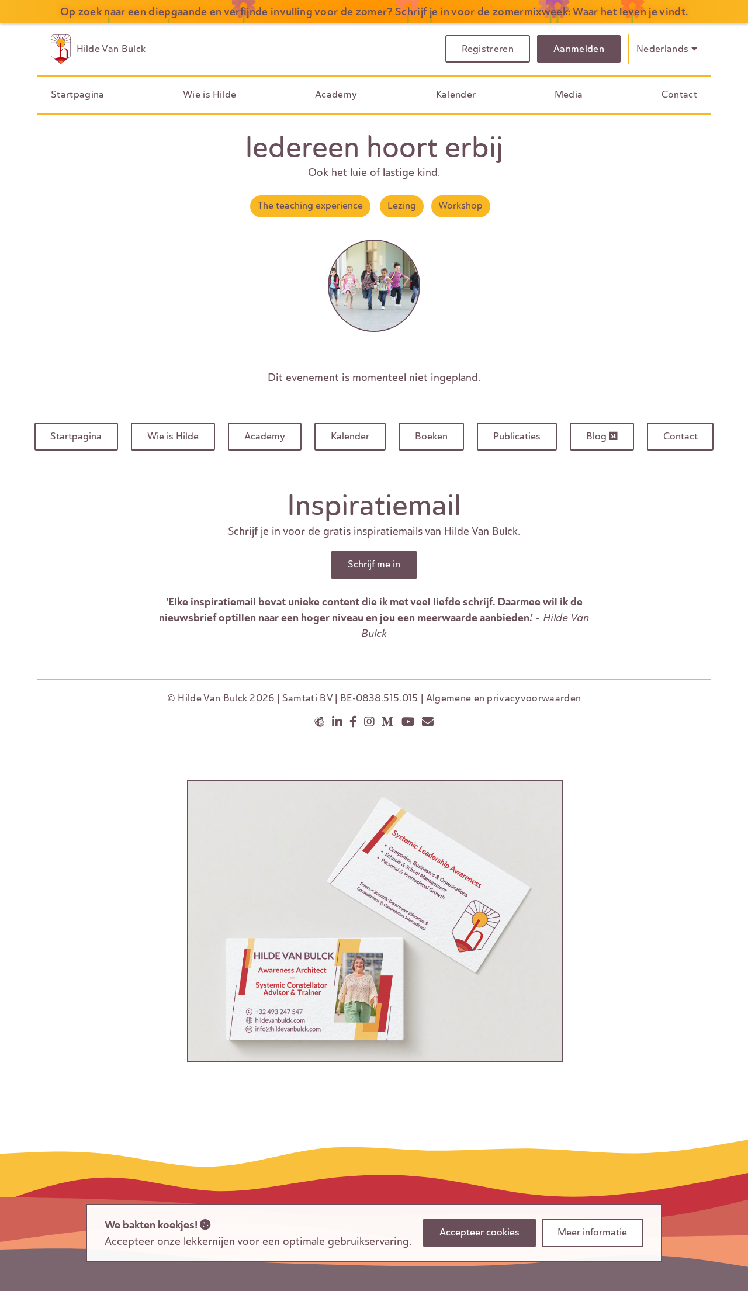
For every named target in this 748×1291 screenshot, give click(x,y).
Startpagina (78, 94)
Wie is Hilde (210, 94)
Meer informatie (592, 1232)
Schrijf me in (374, 564)
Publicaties (517, 436)
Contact (679, 94)
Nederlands (663, 49)
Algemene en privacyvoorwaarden (503, 698)
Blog (597, 436)
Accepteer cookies (479, 1232)
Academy (336, 94)
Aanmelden (578, 49)
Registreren (488, 49)
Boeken (431, 436)
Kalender (456, 94)
